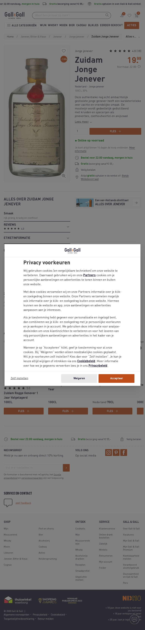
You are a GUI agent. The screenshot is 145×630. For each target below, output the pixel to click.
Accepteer (116, 378)
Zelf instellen (19, 378)
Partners (89, 275)
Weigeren (79, 378)
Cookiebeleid (86, 361)
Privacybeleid (98, 365)
